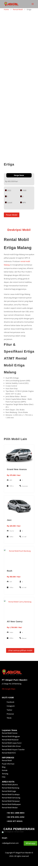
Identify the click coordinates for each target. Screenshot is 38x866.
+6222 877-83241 (15, 821)
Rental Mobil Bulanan (10, 739)
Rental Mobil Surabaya (10, 794)
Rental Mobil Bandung (10, 788)
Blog (3, 767)
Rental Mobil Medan (10, 807)
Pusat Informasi (8, 764)
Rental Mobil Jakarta (10, 784)
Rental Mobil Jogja (9, 791)
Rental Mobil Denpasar (11, 801)
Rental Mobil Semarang (11, 797)
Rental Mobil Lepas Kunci (11, 743)
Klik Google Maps (8, 689)
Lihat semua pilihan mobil (20, 650)
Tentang (5, 773)
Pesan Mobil (11, 214)
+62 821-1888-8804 (15, 813)
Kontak (4, 770)
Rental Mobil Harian (9, 733)
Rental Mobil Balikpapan (11, 804)
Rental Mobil (18, 9)
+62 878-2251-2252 (15, 817)
